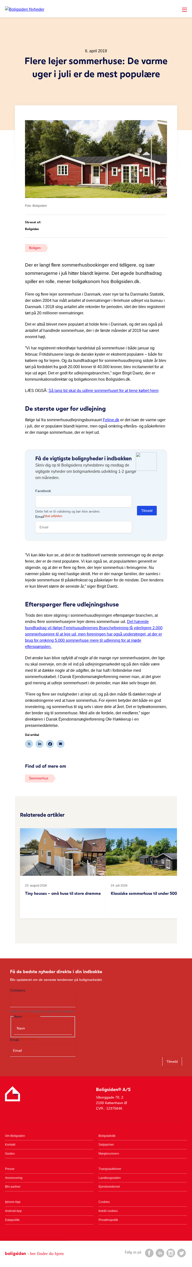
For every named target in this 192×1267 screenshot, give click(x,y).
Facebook (43, 491)
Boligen (35, 248)
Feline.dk (111, 420)
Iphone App (12, 1202)
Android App (13, 1211)
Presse (9, 1169)
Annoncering (13, 1178)
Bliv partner (12, 1186)
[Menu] (184, 10)
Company (17, 990)
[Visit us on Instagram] (170, 1253)
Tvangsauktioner (109, 1169)
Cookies (104, 1202)
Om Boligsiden (15, 1136)
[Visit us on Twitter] (181, 1253)
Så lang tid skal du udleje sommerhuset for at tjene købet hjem (103, 390)
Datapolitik (12, 1220)
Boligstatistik (107, 1136)
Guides (10, 1153)
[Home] (24, 9)
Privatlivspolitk (108, 1220)
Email (48, 516)
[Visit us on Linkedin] (160, 1253)
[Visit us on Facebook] (149, 1253)
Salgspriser (106, 1144)
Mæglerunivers (108, 1153)
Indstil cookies (108, 1211)
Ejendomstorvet (109, 1186)
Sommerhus (38, 778)
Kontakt (10, 1144)
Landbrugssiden (109, 1178)
